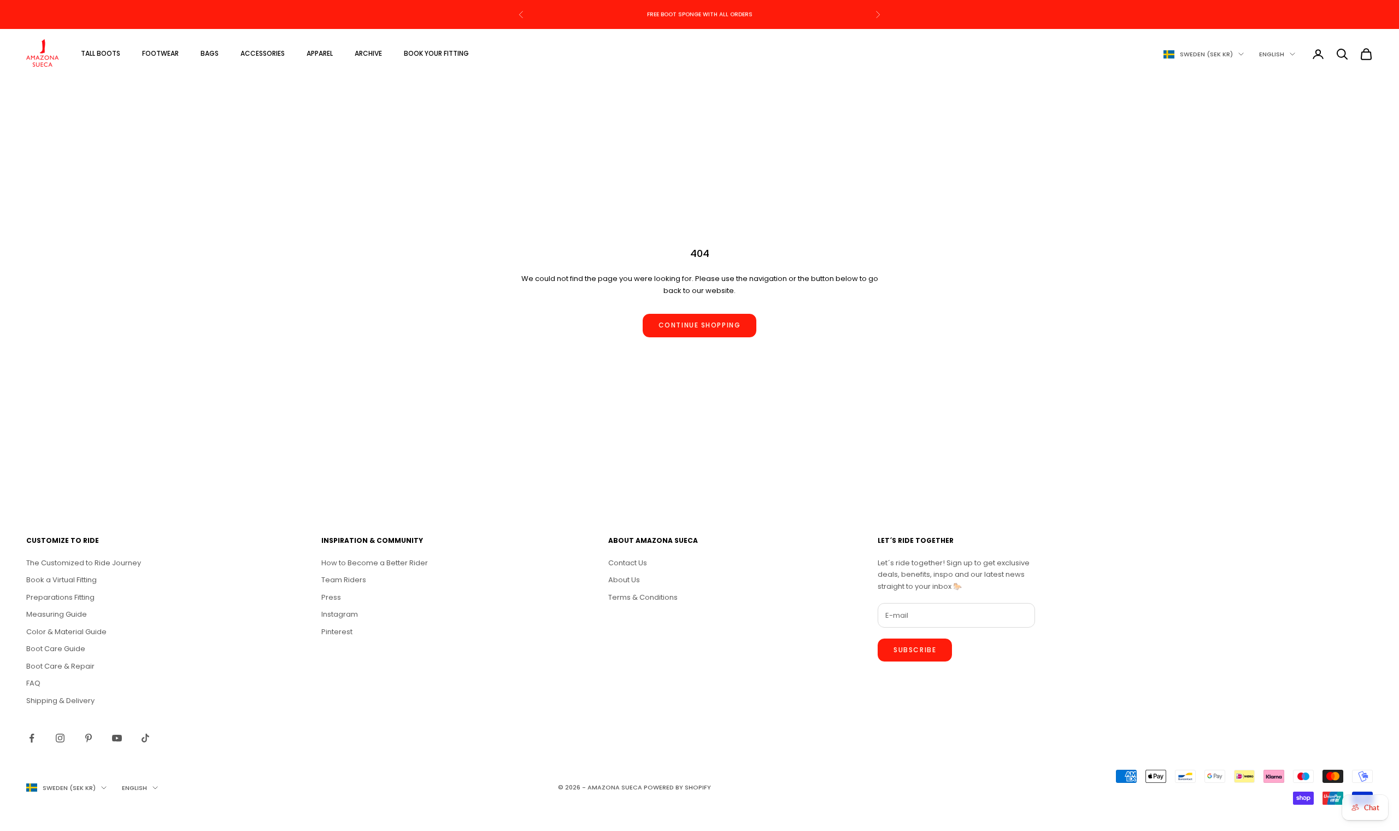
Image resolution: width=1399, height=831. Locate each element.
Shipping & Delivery (60, 700)
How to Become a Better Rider (374, 563)
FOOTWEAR (160, 53)
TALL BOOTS (100, 53)
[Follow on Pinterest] (88, 738)
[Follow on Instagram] (60, 738)
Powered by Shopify (677, 787)
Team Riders (343, 580)
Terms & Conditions (643, 597)
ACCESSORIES (262, 53)
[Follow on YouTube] (116, 738)
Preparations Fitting (60, 597)
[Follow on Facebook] (31, 738)
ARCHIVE (368, 53)
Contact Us (627, 563)
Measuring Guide (56, 614)
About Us (624, 580)
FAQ (33, 683)
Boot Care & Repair (60, 666)
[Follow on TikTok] (145, 738)
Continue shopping (700, 325)
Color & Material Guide (66, 632)
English (1271, 54)
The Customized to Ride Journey (83, 563)
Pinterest (336, 632)
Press (331, 597)
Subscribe (915, 649)
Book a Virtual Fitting (61, 580)
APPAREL (320, 53)
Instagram (339, 614)
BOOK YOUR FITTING (436, 53)
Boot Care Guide (55, 648)
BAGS (210, 53)
